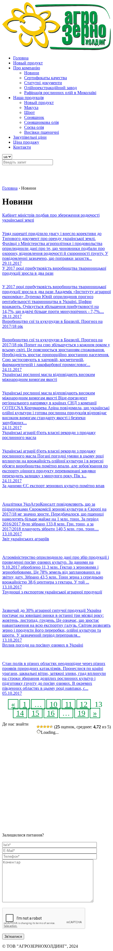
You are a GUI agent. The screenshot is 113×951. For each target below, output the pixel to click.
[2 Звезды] (41, 726)
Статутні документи (43, 82)
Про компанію (26, 68)
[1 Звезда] (38, 726)
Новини (31, 72)
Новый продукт (28, 63)
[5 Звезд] (51, 726)
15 (35, 713)
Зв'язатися (13, 936)
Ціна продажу (26, 142)
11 (68, 704)
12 (83, 704)
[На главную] (56, 48)
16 (51, 713)
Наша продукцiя (28, 97)
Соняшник (34, 117)
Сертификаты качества (45, 77)
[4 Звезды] (48, 726)
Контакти (22, 147)
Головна (21, 58)
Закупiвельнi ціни (30, 137)
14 (20, 713)
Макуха (31, 107)
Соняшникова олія (41, 122)
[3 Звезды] (44, 726)
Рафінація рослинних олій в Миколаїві (60, 92)
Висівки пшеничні (41, 132)
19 (81, 713)
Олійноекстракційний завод (50, 87)
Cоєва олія (34, 127)
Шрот (29, 112)
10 (53, 704)
